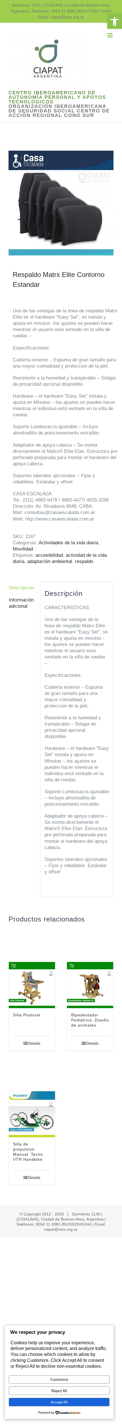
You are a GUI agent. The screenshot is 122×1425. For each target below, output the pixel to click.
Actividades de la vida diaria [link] (68, 542)
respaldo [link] (84, 561)
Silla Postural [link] (26, 1015)
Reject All (59, 1391)
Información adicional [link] (21, 603)
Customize (59, 1379)
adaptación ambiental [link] (49, 561)
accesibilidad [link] (49, 555)
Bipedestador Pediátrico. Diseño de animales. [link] (90, 1020)
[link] (114, 21)
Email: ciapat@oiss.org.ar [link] (61, 17)
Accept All (59, 1402)
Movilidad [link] (23, 549)
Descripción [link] (21, 587)
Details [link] (34, 1043)
